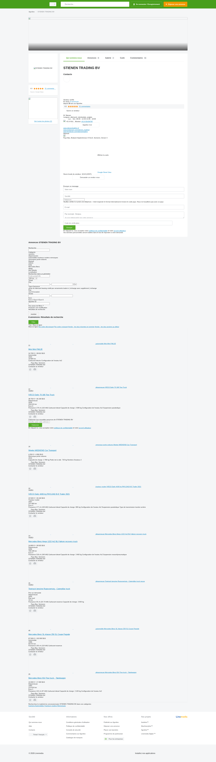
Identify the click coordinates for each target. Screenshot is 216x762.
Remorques (61, 706)
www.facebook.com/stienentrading (75, 132)
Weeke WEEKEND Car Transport (42, 450)
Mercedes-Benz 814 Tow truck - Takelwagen (47, 678)
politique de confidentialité (98, 231)
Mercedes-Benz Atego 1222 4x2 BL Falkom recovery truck (53, 541)
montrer (33, 314)
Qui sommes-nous (35, 722)
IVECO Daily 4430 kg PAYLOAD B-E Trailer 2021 (49, 494)
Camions (31, 706)
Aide (30, 726)
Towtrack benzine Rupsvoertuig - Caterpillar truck (49, 589)
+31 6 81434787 (87, 121)
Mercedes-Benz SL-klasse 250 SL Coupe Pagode (49, 634)
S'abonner (35, 425)
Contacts (32, 730)
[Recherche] (63, 4)
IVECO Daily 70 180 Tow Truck (41, 395)
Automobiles (39, 706)
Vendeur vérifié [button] (68, 100)
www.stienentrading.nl (71, 128)
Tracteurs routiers (50, 706)
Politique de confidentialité (75, 726)
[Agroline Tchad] (38, 4)
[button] (73, 111)
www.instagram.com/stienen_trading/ (76, 130)
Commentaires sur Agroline (76, 734)
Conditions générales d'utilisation (78, 722)
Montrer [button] (78, 121)
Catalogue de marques (74, 737)
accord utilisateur (120, 231)
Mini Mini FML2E (35, 349)
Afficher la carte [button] (103, 155)
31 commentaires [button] (50, 88)
